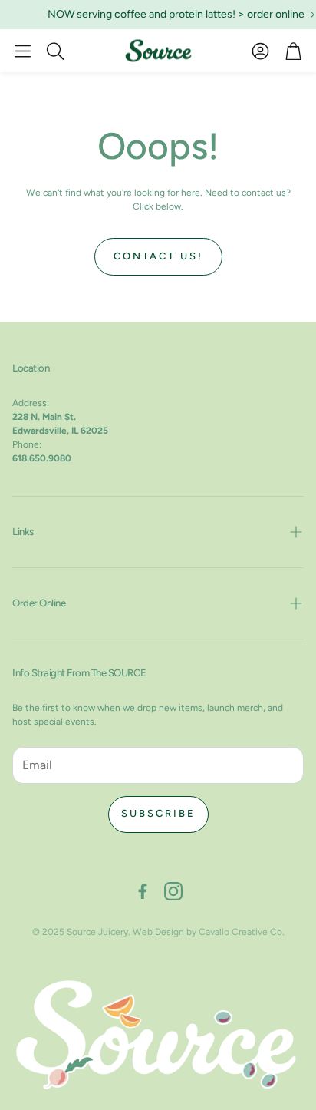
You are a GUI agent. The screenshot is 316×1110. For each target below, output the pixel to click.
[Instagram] (173, 891)
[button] (22, 50)
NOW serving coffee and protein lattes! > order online (172, 14)
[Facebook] (142, 891)
